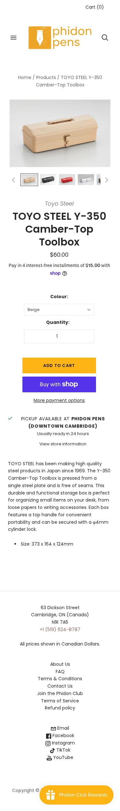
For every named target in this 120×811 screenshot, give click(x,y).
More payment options (59, 400)
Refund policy (60, 708)
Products (46, 77)
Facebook (62, 735)
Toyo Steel (59, 204)
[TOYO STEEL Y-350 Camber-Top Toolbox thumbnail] (29, 180)
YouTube (62, 757)
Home (24, 77)
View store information (62, 444)
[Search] (105, 37)
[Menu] (13, 37)
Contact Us (60, 686)
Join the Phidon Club (60, 693)
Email (62, 728)
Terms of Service (60, 701)
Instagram (63, 743)
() (94, 7)
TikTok (62, 750)
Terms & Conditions (60, 678)
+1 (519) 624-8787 (60, 629)
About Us (60, 664)
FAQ (60, 671)
